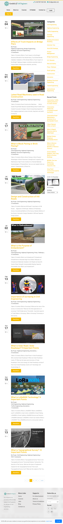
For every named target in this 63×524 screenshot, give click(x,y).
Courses (24, 10)
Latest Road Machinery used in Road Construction (27, 95)
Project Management (51, 52)
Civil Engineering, (22, 99)
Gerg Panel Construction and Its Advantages (53, 170)
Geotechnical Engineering (51, 90)
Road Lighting (51, 70)
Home (8, 10)
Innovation (50, 77)
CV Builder (33, 10)
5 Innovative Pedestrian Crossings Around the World (52, 109)
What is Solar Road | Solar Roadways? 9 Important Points (25, 347)
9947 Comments (16, 457)
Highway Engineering (53, 28)
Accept (58, 521)
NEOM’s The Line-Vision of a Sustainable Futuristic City (52, 163)
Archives (49, 190)
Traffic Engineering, (17, 406)
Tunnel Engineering (52, 85)
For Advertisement (38, 496)
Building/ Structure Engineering (52, 81)
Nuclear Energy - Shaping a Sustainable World (52, 138)
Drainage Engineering (50, 35)
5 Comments (15, 303)
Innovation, (33, 351)
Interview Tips (51, 45)
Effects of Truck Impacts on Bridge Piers (27, 43)
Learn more (49, 521)
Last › (42, 480)
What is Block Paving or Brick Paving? (24, 144)
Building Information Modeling (53, 40)
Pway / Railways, (39, 252)
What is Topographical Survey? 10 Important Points (26, 451)
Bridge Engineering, (29, 48)
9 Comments (15, 101)
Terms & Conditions (38, 501)
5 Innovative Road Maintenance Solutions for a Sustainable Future (52, 118)
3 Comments (15, 154)
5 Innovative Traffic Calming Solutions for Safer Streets (52, 101)
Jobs (19, 501)
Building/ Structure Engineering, (20, 50)
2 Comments (15, 52)
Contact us (42, 10)
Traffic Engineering (52, 31)
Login (50, 10)
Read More (16, 68)
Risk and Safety (51, 63)
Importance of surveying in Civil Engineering (25, 297)
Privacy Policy (37, 504)
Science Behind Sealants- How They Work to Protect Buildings (53, 154)
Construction (51, 73)
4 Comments (15, 254)
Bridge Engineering (52, 57)
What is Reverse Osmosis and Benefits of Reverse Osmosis (52, 145)
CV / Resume (50, 60)
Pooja (14, 47)
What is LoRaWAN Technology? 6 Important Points (26, 398)
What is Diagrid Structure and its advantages (52, 131)
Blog (19, 504)
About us (15, 10)
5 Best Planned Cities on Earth (51, 125)
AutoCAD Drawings (52, 48)
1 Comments (15, 408)
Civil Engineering (52, 24)
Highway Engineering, (17, 48)
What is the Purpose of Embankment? (21, 246)
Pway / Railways (51, 67)
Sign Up (9, 14)
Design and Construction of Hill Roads (25, 197)
